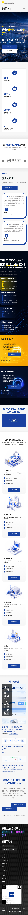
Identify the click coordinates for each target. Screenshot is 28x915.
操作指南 (6, 771)
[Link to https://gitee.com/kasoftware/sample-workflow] (20, 911)
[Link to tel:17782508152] (22, 911)
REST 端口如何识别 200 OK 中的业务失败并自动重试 (12, 766)
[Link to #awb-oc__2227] (24, 8)
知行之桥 (9, 771)
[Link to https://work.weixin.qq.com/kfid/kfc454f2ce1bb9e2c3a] (10, 911)
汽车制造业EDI (15, 733)
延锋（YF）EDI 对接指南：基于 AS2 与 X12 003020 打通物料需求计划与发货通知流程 (13, 729)
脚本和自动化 (14, 771)
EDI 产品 (10, 769)
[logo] (7, 8)
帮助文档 (10, 751)
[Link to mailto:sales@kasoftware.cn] (24, 911)
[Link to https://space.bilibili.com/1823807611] (12, 911)
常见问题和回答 (15, 751)
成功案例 (10, 733)
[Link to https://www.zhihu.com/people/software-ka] (15, 911)
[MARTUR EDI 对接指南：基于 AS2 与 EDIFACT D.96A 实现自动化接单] (14, 700)
